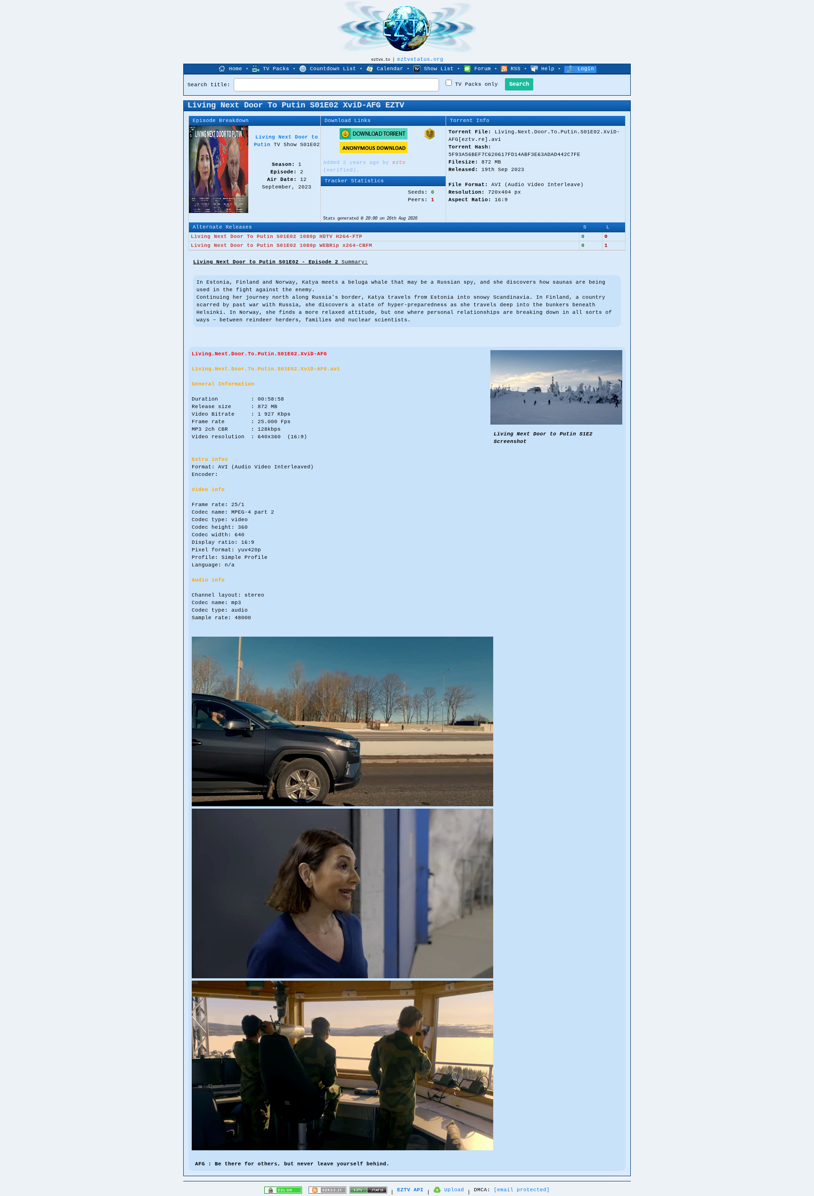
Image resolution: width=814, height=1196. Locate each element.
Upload (454, 1190)
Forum (482, 69)
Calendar (390, 69)
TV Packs (276, 69)
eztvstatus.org (420, 59)
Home (235, 69)
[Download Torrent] (373, 138)
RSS (516, 69)
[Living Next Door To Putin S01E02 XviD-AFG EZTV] (556, 423)
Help (547, 69)
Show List (439, 69)
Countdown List (333, 69)
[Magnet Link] (429, 138)
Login (586, 69)
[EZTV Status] (368, 1192)
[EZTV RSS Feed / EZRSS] (327, 1192)
